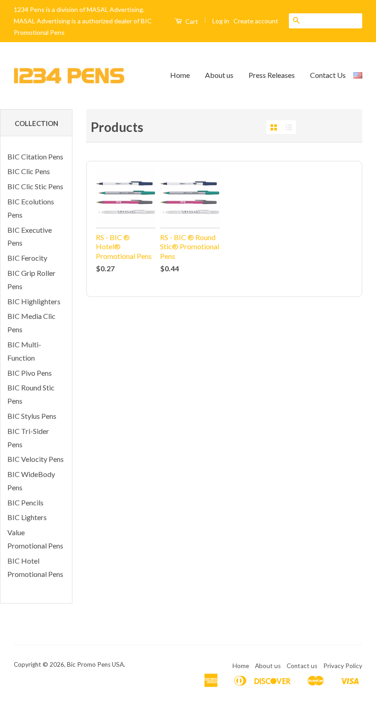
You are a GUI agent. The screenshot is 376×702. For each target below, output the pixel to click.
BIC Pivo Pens (29, 372)
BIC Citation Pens (35, 156)
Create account (255, 21)
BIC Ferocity (27, 257)
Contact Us (328, 75)
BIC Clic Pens (28, 171)
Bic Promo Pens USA (95, 664)
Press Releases (272, 75)
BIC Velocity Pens (35, 459)
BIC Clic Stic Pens (35, 186)
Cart (191, 21)
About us (219, 75)
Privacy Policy (342, 665)
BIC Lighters (27, 517)
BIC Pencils (25, 502)
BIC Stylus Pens (31, 415)
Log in (220, 21)
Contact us (302, 665)
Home (180, 75)
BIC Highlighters (34, 301)
